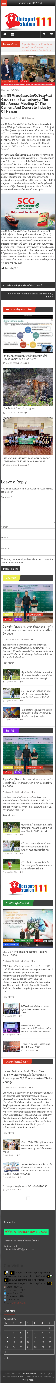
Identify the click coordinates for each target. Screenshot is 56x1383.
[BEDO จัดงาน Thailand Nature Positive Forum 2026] (28, 928)
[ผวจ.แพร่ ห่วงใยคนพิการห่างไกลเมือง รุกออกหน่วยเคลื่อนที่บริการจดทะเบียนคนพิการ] (27, 436)
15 (43, 1337)
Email (4, 537)
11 (14, 1337)
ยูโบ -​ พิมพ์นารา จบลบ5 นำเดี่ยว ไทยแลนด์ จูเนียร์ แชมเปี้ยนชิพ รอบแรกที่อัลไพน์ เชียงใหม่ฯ (37, 865)
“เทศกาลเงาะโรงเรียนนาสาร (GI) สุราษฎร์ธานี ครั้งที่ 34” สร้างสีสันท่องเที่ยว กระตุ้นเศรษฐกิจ (36, 713)
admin (22, 363)
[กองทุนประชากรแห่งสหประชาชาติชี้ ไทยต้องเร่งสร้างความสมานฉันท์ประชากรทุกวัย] (11, 1027)
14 (35, 1337)
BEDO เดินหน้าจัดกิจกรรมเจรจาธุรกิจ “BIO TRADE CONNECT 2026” (35, 1009)
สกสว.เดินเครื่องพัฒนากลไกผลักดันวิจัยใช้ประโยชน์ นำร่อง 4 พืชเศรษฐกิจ (25, 357)
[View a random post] (51, 34)
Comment (6, 497)
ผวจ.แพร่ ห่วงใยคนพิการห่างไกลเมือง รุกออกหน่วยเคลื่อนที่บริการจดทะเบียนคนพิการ (26, 460)
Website (5, 548)
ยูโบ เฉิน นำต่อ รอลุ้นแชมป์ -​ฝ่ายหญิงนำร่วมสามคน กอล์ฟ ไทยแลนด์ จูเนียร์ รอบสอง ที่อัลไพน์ (36, 694)
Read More (8, 663)
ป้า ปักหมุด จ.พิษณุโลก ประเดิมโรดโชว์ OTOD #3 (25, 1186)
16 (50, 1337)
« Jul (6, 1358)
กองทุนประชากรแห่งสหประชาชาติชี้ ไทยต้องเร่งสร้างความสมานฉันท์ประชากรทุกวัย (36, 1028)
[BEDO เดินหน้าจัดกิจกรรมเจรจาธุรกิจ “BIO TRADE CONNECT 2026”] (11, 1008)
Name (4, 527)
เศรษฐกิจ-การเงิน (11, 945)
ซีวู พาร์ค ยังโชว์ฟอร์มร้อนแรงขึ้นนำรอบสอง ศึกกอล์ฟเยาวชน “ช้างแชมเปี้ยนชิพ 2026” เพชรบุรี (37, 47)
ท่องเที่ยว (8, 615)
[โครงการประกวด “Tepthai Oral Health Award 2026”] (11, 1046)
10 (6, 1337)
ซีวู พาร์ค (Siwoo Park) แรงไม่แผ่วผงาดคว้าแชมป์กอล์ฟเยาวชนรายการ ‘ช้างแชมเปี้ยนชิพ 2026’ (28, 630)
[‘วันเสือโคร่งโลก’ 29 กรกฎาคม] (27, 386)
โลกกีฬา (18, 620)
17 (6, 1342)
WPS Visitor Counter (19, 1303)
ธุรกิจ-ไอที (19, 615)
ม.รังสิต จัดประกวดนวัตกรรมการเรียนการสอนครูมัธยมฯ (30, 295)
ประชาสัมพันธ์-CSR (9, 81)
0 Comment (29, 118)
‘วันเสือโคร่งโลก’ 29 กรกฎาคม (19, 408)
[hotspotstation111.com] (28, 21)
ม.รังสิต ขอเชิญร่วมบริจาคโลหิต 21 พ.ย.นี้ (23, 285)
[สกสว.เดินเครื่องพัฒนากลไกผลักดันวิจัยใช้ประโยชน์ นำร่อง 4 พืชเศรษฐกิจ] (27, 334)
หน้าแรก (24, 81)
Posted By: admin (10, 118)
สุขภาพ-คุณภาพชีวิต (24, 940)
